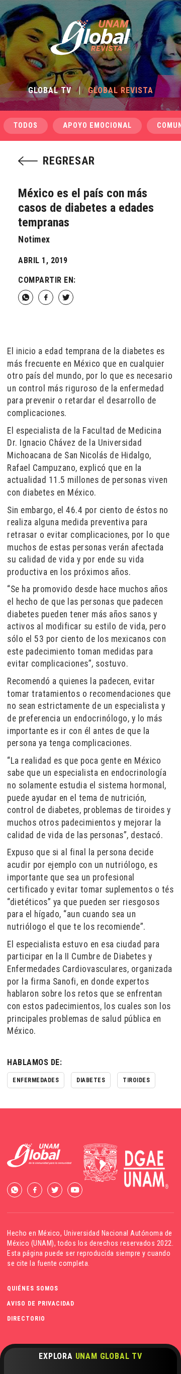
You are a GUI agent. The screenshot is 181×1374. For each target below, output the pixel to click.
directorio (26, 1318)
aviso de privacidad (40, 1303)
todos (26, 125)
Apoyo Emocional (97, 125)
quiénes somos (32, 1288)
